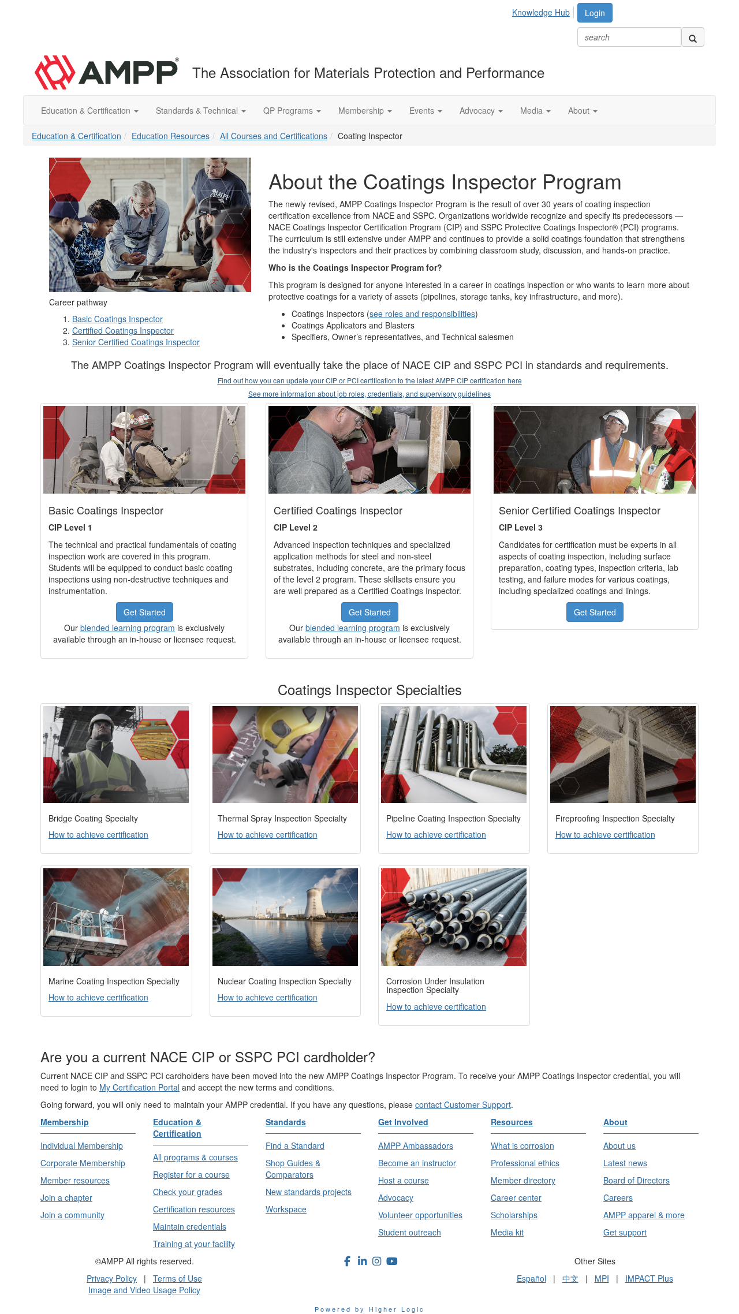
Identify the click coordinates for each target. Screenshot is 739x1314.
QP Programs (289, 110)
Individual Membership (81, 1145)
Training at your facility (194, 1243)
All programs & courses (195, 1157)
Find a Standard (295, 1145)
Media (532, 110)
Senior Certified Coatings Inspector (136, 342)
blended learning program (127, 627)
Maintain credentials (189, 1226)
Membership (362, 110)
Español (531, 1278)
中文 (570, 1278)
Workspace (286, 1209)
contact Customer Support (463, 1104)
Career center (516, 1197)
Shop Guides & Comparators (293, 1168)
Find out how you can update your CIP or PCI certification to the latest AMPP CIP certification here (370, 380)
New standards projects (309, 1191)
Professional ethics (525, 1163)
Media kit (507, 1232)
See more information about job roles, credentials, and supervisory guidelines (369, 393)
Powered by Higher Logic (370, 1308)
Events (422, 110)
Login (595, 12)
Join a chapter (66, 1197)
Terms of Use (177, 1278)
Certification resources (194, 1209)
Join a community (72, 1214)
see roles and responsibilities (422, 313)
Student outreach (409, 1232)
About (580, 110)
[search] (692, 37)
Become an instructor (417, 1163)
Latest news (625, 1163)
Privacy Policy (112, 1278)
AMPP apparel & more (644, 1214)
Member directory (523, 1180)
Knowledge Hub (541, 12)
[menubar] (544, 10)
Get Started (145, 612)
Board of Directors (636, 1180)
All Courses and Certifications (273, 135)
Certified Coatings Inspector (123, 330)
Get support (625, 1232)
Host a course (403, 1180)
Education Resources (171, 135)
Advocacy (478, 110)
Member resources (75, 1180)
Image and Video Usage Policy (144, 1290)
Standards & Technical (198, 110)
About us (619, 1145)
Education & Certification (87, 110)
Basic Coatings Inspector (117, 318)
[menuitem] (544, 10)
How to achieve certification (98, 834)
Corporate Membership (82, 1163)
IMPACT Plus (649, 1278)
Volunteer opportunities (420, 1214)
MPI (602, 1278)
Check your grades (187, 1191)
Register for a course (191, 1174)
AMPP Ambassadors (415, 1145)
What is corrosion (522, 1145)
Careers (618, 1197)
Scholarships (514, 1214)
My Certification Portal (139, 1087)
